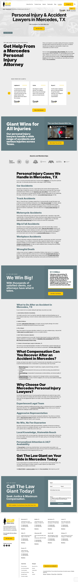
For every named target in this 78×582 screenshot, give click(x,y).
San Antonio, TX (51, 519)
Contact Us (68, 4)
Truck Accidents (24, 570)
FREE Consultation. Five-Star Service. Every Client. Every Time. (22, 505)
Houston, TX (23, 548)
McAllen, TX (37, 519)
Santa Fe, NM (50, 533)
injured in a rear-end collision (41, 191)
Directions (23, 528)
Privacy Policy (53, 574)
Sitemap (44, 574)
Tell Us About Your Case (55, 490)
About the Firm (29, 4)
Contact (33, 574)
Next (69, 93)
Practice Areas (38, 4)
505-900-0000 (38, 540)
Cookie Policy (59, 574)
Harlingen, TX (63, 533)
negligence (46, 180)
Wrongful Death (24, 574)
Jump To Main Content (8, 32)
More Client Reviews (39, 110)
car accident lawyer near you (45, 194)
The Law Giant (21, 447)
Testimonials (50, 4)
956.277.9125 (57, 347)
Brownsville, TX (24, 519)
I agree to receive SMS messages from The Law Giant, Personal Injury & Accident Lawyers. (60, 498)
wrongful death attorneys (52, 253)
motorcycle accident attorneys (24, 220)
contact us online (30, 469)
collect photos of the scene (28, 323)
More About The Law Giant (55, 143)
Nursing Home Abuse (25, 572)
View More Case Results (55, 293)
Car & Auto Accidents (25, 568)
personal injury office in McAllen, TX (58, 51)
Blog (55, 4)
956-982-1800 (39, 28)
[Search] (75, 4)
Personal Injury (24, 566)
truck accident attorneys (51, 207)
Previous (9, 93)
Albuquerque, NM (38, 533)
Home (4, 9)
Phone (62, 486)
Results (44, 4)
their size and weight (46, 203)
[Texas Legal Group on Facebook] (7, 545)
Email (51, 486)
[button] (50, 566)
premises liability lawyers (44, 233)
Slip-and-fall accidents (47, 228)
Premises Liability (24, 576)
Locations (60, 4)
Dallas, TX (23, 533)
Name (51, 482)
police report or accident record (25, 332)
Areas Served (8, 9)
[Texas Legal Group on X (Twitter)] (4, 545)
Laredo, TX (63, 519)
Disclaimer (49, 574)
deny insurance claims (26, 417)
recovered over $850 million (37, 408)
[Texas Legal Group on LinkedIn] (9, 545)
